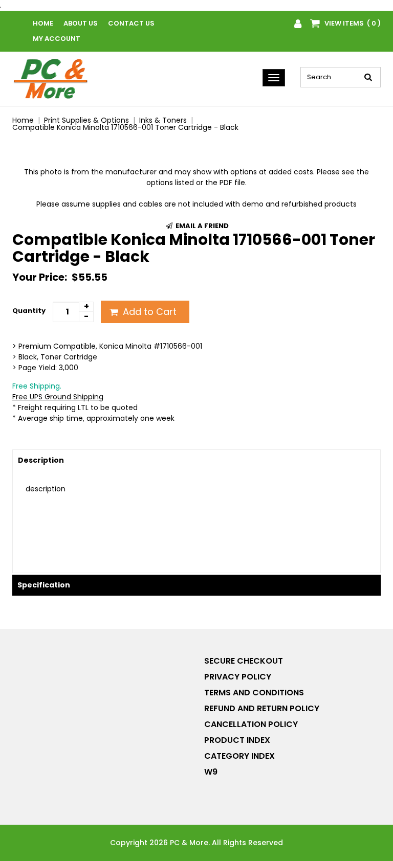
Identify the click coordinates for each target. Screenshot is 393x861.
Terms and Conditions (254, 692)
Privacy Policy (237, 677)
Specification (43, 585)
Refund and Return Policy (261, 708)
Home (43, 23)
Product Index (237, 740)
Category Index (239, 756)
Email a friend (201, 226)
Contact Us (131, 23)
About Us (80, 23)
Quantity (29, 310)
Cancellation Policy (251, 724)
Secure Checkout (243, 661)
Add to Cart (148, 311)
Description (41, 460)
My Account (56, 38)
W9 (210, 772)
